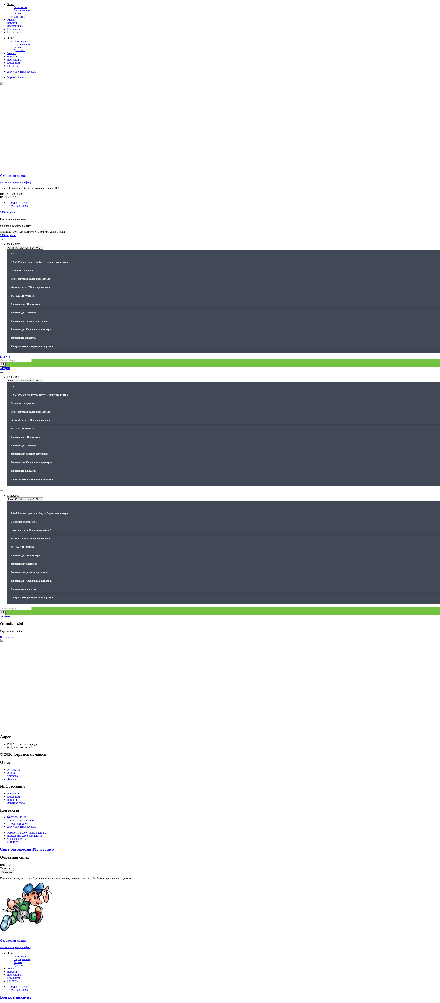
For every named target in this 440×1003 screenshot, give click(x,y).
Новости (12, 22)
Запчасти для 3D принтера (25, 304)
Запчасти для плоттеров (24, 312)
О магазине (20, 7)
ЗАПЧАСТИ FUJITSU (23, 295)
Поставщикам (15, 25)
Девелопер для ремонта (24, 270)
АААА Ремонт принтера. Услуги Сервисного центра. (39, 262)
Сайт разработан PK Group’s (27, 849)
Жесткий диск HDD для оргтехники (30, 287)
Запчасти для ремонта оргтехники (29, 321)
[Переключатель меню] (1, 239)
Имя (3, 864)
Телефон (5, 868)
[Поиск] (3, 364)
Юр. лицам (13, 29)
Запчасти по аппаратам (23, 338)
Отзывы (11, 19)
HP (12, 253)
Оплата (18, 13)
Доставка (19, 16)
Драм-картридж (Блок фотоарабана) (31, 279)
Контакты (12, 32)
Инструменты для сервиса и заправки (32, 346)
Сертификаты (22, 10)
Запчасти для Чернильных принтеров (31, 329)
